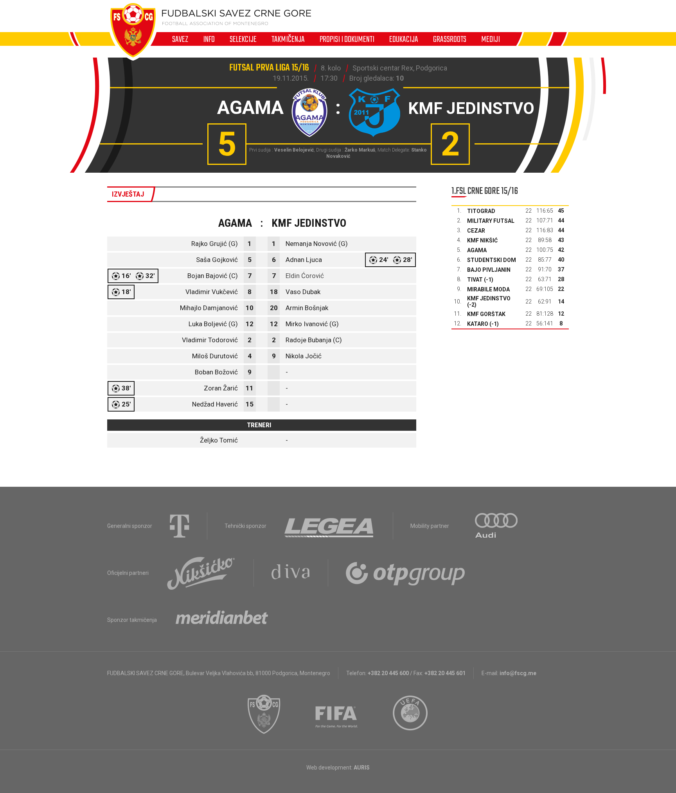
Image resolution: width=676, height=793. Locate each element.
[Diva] (291, 572)
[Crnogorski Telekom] (179, 526)
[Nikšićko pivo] (201, 572)
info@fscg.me (518, 673)
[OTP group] (405, 572)
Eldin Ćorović (305, 276)
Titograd (481, 211)
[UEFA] (410, 714)
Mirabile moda (488, 289)
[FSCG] (264, 714)
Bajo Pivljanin (489, 270)
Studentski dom (491, 260)
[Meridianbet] (222, 619)
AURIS (362, 767)
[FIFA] (337, 714)
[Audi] (497, 526)
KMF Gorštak (486, 314)
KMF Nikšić (482, 240)
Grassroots (449, 39)
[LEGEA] (330, 526)
